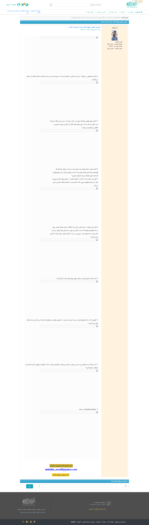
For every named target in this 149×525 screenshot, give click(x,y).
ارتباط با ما (110, 522)
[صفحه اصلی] (34, 522)
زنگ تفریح (102, 17)
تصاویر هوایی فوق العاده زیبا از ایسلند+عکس (84, 27)
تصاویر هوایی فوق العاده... (77, 17)
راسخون (137, 12)
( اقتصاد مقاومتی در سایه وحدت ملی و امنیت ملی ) (18, 12)
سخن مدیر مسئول (120, 522)
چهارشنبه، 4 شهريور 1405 (35, 12)
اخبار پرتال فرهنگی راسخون (97, 509)
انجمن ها (109, 17)
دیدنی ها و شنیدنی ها (91, 17)
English (73, 522)
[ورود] (31, 522)
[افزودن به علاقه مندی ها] (23, 522)
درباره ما (104, 522)
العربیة (79, 522)
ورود (7, 4)
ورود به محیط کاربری (88, 522)
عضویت (13, 4)
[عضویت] (27, 522)
